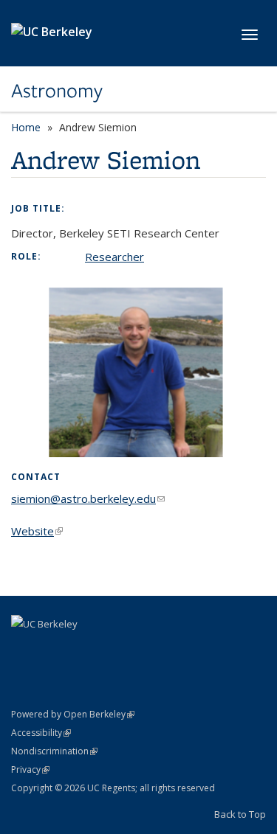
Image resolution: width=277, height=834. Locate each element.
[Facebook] (24, 649)
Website (37, 531)
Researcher (114, 256)
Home (26, 127)
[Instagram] (82, 649)
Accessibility (41, 732)
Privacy (30, 769)
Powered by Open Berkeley (72, 714)
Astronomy (57, 90)
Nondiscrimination (54, 751)
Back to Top (240, 814)
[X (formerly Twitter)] (53, 649)
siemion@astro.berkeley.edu (88, 498)
